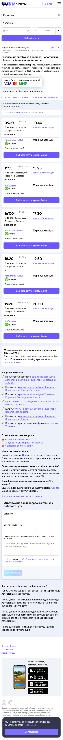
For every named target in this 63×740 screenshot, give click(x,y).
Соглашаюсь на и (29, 560)
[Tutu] (8, 3)
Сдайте (55, 487)
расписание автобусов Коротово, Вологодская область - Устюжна (30, 389)
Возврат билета (9, 646)
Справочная (7, 649)
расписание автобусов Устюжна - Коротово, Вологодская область (30, 396)
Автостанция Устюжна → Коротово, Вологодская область (31, 97)
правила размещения (14, 561)
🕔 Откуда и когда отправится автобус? (23, 442)
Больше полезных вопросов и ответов (22, 496)
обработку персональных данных (37, 559)
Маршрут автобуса (43, 140)
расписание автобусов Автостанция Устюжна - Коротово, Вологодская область (31, 379)
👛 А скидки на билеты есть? (17, 445)
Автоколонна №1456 (14, 140)
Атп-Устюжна (10, 185)
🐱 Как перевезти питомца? (17, 439)
